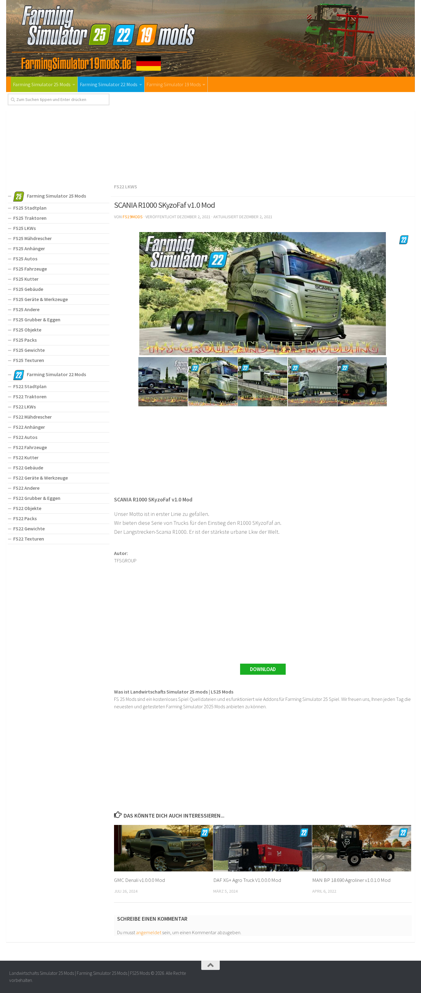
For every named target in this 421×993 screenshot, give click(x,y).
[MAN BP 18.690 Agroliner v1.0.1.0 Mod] (361, 848)
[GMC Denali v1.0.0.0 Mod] (163, 848)
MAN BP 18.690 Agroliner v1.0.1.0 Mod (351, 880)
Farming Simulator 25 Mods (42, 84)
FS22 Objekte (27, 508)
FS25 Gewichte (29, 350)
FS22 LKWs (125, 186)
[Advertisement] (263, 137)
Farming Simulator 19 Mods (174, 84)
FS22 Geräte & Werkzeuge (40, 478)
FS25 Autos (25, 258)
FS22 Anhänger (29, 427)
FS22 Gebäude (28, 467)
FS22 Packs (25, 518)
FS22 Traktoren (30, 396)
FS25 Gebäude (28, 289)
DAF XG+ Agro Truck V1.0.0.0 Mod (247, 880)
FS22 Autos (25, 437)
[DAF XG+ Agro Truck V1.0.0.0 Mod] (262, 848)
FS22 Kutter (26, 457)
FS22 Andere (26, 488)
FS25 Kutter (26, 279)
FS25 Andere (26, 309)
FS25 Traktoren (30, 218)
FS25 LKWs (24, 228)
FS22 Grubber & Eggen (36, 498)
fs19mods (133, 216)
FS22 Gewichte (29, 528)
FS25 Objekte (27, 330)
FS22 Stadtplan (30, 386)
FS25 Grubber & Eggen (36, 319)
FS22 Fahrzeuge (30, 447)
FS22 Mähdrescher (32, 417)
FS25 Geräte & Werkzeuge (40, 299)
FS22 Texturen (28, 539)
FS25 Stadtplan (30, 208)
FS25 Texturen (28, 360)
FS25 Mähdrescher (32, 238)
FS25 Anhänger (29, 248)
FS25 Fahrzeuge (30, 269)
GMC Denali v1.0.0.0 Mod (139, 880)
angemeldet (148, 932)
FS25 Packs (25, 340)
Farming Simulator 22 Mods (108, 84)
